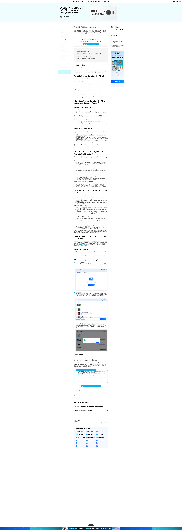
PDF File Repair (80, 434)
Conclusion (79, 60)
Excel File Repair (90, 431)
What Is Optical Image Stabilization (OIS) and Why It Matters (64, 56)
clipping (101, 379)
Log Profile (78, 390)
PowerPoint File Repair (100, 431)
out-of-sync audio (80, 374)
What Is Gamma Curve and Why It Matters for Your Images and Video (64, 48)
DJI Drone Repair (91, 440)
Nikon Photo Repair (101, 440)
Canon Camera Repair (91, 437)
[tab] (64, 27)
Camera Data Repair (81, 440)
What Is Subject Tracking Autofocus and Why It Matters (64, 64)
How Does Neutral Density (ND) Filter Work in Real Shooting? (88, 55)
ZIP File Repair (90, 434)
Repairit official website (81, 244)
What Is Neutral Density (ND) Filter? (83, 51)
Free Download (86, 386)
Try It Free (87, 44)
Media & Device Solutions (81, 26)
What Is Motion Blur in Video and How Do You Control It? (64, 44)
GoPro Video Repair (101, 437)
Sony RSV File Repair (81, 437)
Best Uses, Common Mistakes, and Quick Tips (85, 56)
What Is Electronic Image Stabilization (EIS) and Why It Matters (64, 52)
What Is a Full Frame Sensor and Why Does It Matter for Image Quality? (65, 36)
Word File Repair (80, 431)
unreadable (101, 377)
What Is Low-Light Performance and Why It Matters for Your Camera (64, 40)
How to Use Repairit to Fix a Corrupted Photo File (86, 58)
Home (75, 26)
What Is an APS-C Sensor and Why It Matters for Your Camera (64, 32)
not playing (98, 373)
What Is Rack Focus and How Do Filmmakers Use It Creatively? (64, 68)
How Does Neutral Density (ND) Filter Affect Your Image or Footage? (89, 53)
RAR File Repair (100, 434)
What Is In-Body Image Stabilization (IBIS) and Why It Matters (65, 60)
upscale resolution (102, 371)
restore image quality (96, 375)
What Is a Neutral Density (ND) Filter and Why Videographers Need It (64, 72)
